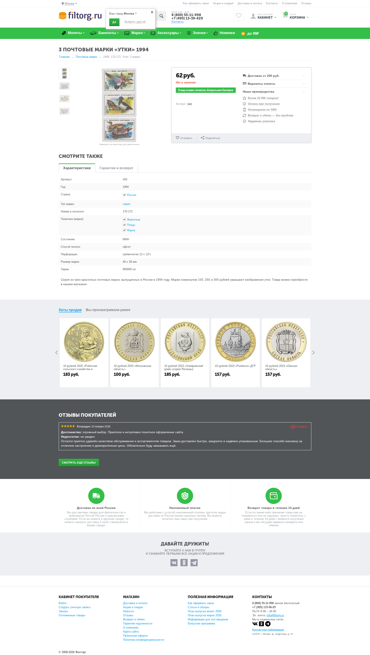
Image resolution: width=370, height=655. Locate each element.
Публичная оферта (135, 635)
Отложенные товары (72, 615)
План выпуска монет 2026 (204, 611)
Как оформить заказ (196, 3)
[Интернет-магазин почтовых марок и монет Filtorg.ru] (80, 16)
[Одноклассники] (261, 625)
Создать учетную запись (75, 607)
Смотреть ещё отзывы (79, 462)
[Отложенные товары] (238, 15)
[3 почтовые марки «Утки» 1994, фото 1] (119, 105)
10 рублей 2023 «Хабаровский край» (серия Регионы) (183, 367)
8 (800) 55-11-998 (186, 15)
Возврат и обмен (134, 619)
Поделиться (212, 138)
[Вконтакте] (255, 625)
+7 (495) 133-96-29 (264, 607)
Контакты (272, 3)
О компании (289, 3)
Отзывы (306, 3)
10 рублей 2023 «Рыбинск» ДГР (235, 366)
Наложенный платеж (184, 508)
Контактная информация (268, 629)
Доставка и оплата (250, 3)
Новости (128, 611)
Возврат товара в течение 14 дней (274, 508)
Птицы (131, 225)
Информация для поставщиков (208, 619)
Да (114, 22)
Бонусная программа (201, 623)
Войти (62, 603)
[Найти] (161, 16)
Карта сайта (131, 631)
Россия (131, 195)
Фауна (131, 230)
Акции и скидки (133, 607)
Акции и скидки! (223, 3)
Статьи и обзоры (198, 607)
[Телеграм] (268, 625)
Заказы (63, 611)
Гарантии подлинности (137, 623)
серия (126, 204)
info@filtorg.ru (275, 615)
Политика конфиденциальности (143, 639)
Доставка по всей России (96, 508)
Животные (133, 219)
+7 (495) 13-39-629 (187, 18)
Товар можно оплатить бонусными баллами (205, 90)
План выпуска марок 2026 (204, 615)
